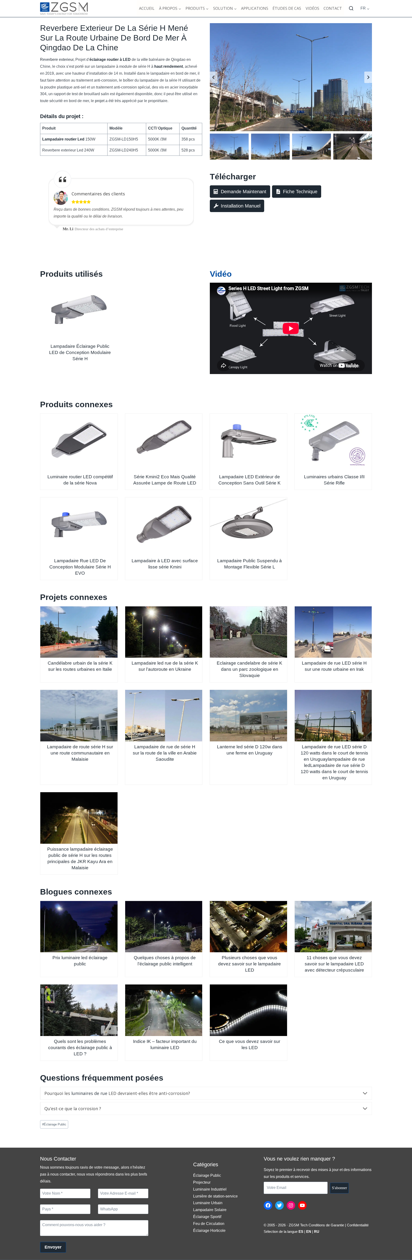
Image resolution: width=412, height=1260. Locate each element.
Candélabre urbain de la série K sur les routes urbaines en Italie (80, 666)
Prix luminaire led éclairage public (80, 960)
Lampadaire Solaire (210, 1210)
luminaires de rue (89, 1093)
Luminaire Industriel (210, 1189)
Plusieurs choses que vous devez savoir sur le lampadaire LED (249, 964)
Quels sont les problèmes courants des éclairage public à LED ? (80, 1047)
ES (301, 1231)
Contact (333, 8)
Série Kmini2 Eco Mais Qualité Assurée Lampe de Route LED (164, 479)
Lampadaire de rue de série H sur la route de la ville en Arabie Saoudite (165, 753)
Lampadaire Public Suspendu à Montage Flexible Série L (249, 563)
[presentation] (79, 312)
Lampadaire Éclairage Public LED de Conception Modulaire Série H (80, 352)
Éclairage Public (54, 1124)
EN (308, 1231)
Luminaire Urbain (207, 1203)
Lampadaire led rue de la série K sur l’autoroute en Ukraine (165, 666)
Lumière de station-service (215, 1196)
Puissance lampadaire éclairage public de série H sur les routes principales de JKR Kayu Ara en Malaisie (80, 858)
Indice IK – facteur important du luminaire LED (165, 1044)
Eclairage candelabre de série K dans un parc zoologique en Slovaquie (249, 669)
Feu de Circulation (208, 1224)
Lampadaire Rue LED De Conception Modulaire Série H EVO (80, 567)
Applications (254, 8)
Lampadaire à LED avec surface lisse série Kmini (165, 563)
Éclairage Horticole (209, 1231)
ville (144, 59)
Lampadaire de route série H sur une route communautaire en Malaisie (80, 753)
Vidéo (221, 273)
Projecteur (202, 1182)
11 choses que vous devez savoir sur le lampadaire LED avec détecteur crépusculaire (334, 964)
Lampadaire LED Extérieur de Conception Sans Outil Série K (249, 479)
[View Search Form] (351, 8)
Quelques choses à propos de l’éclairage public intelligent (165, 960)
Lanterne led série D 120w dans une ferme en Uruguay (249, 749)
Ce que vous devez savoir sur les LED (249, 1044)
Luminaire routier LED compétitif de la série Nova (80, 479)
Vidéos (312, 8)
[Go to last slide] (213, 77)
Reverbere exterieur (56, 59)
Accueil (146, 8)
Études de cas (287, 8)
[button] (229, 146)
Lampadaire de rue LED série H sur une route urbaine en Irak (334, 666)
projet (99, 101)
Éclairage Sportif (207, 1217)
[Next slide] (368, 77)
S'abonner (339, 1188)
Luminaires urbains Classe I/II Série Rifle (334, 479)
